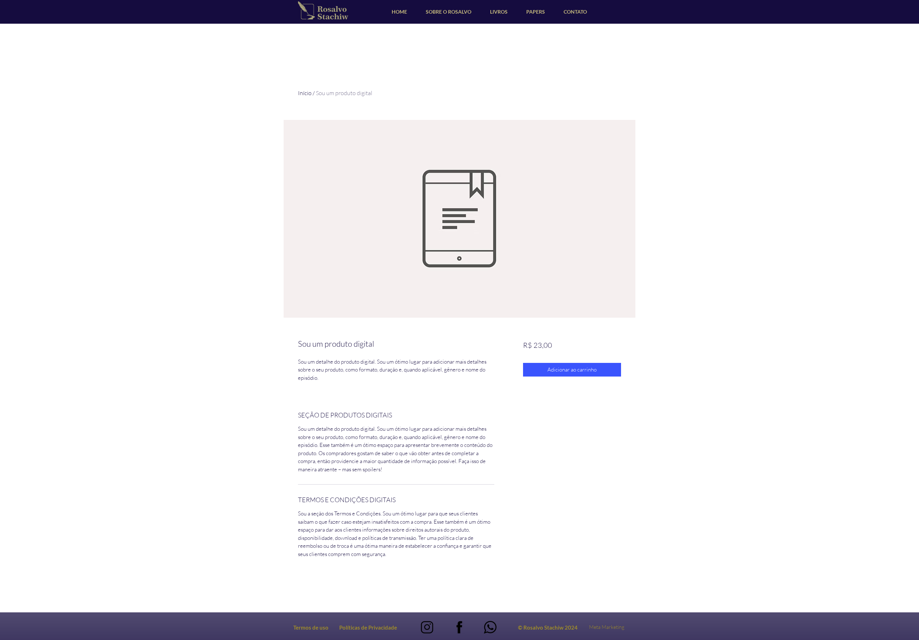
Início (305, 93)
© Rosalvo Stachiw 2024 (548, 627)
